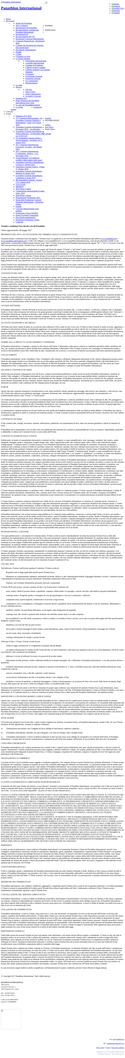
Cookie (108, 1048)
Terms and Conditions (117, 1048)
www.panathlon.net (108, 239)
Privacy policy (100, 1048)
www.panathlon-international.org (13, 241)
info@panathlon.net (118, 1039)
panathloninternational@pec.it (115, 1043)
